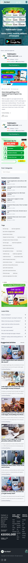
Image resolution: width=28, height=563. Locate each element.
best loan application (16, 228)
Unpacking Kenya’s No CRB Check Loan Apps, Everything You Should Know (12, 414)
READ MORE (22, 342)
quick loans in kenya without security (10, 264)
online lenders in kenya (7, 262)
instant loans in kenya (7, 245)
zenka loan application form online (10, 276)
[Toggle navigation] (26, 2)
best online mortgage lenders (9, 231)
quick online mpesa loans (8, 267)
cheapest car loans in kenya (8, 237)
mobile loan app (6, 253)
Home (2, 50)
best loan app (5, 228)
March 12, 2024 (11, 184)
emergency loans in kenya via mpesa (10, 239)
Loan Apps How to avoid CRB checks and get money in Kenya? (12, 387)
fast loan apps (6, 242)
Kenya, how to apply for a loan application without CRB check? (12, 440)
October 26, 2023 (6, 89)
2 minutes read (15, 89)
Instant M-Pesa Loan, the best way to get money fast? (12, 492)
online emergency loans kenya (9, 259)
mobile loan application (17, 253)
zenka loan (15, 273)
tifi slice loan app (6, 273)
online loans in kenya (19, 262)
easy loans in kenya (21, 237)
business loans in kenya (7, 234)
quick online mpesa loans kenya (9, 270)
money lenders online (18, 256)
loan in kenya (19, 251)
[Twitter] (5, 560)
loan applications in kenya (8, 251)
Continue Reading (5, 112)
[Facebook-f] (2, 560)
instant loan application (16, 242)
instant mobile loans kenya (8, 248)
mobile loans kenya (7, 256)
